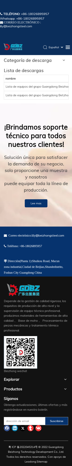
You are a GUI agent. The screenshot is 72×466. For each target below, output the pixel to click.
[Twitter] (23, 428)
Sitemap (42, 461)
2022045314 (27, 447)
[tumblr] (30, 428)
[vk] (38, 428)
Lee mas (36, 203)
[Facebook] (7, 428)
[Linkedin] (15, 428)
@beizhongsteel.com (50, 235)
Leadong (30, 461)
